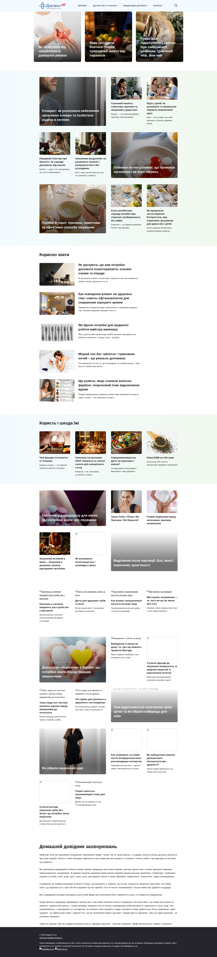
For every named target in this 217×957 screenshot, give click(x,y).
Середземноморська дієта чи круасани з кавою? (123, 460)
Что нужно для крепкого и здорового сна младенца (90, 701)
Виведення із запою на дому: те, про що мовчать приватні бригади (126, 647)
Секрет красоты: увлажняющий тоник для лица (90, 794)
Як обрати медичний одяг (63, 768)
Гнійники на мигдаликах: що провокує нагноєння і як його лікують (144, 170)
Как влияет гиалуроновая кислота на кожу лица (126, 602)
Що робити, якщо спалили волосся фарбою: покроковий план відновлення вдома (108, 385)
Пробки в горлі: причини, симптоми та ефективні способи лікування (71, 225)
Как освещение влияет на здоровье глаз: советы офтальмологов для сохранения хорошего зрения (105, 298)
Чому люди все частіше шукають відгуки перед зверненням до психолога (53, 707)
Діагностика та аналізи (105, 6)
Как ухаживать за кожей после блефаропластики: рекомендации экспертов (126, 758)
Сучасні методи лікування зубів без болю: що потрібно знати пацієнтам (54, 812)
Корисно (157, 6)
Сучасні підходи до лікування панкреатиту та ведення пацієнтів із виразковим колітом (162, 668)
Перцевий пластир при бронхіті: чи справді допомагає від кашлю (53, 161)
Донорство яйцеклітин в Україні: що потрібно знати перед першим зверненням (71, 671)
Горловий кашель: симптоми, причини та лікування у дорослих (124, 106)
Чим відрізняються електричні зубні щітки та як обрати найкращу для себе (143, 711)
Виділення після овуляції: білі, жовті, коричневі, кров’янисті (144, 563)
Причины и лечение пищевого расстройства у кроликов (54, 607)
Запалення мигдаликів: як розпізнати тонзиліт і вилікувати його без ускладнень (90, 163)
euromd (166, 887)
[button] (104, 59)
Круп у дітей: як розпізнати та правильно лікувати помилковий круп (161, 108)
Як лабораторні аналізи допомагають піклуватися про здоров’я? (161, 760)
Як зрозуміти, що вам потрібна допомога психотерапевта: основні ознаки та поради (104, 269)
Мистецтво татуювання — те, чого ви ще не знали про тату (162, 600)
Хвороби (82, 6)
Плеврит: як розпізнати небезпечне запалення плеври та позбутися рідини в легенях (70, 115)
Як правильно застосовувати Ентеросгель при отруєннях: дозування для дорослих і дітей (160, 217)
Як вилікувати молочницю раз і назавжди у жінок (85, 561)
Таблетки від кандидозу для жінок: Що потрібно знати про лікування (70, 518)
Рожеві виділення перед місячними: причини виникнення (161, 520)
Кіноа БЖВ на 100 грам (160, 457)
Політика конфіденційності (50, 938)
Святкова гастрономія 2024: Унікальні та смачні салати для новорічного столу (90, 462)
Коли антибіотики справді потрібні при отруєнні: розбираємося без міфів (125, 215)
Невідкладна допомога (135, 6)
